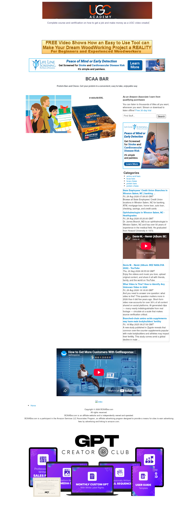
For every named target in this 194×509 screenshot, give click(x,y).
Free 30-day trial (143, 110)
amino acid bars (133, 176)
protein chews (133, 185)
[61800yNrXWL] (48, 113)
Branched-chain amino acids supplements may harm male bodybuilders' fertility (145, 320)
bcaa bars (131, 178)
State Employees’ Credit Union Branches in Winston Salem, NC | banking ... (145, 192)
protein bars (132, 183)
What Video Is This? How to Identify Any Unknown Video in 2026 (144, 286)
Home (33, 405)
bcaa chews (132, 181)
